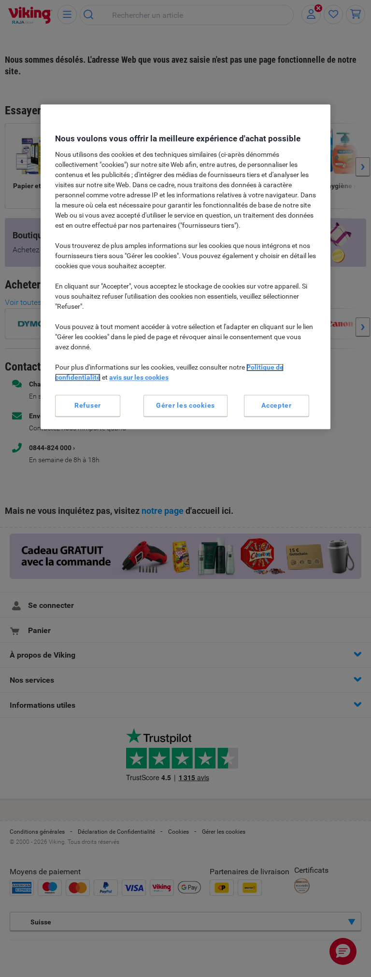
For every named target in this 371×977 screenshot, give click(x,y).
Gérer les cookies (185, 405)
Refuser (87, 405)
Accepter (276, 405)
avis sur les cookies (139, 377)
